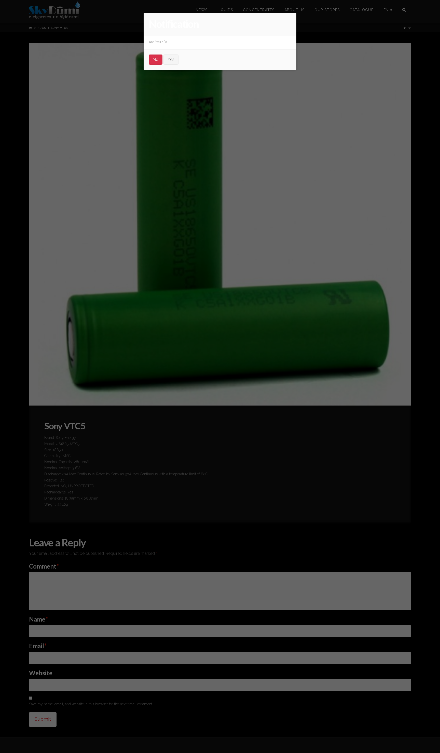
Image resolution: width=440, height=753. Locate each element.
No (155, 59)
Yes (171, 59)
